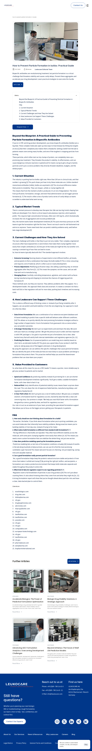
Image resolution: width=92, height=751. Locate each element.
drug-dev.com (20, 494)
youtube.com (19, 520)
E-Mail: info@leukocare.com (52, 694)
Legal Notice (8, 743)
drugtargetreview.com (23, 503)
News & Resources (35, 734)
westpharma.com (21, 545)
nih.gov (17, 500)
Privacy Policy (21, 743)
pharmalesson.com (22, 542)
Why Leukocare (52, 734)
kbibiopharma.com (22, 497)
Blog (73, 734)
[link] (78, 5)
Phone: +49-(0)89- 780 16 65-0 (53, 686)
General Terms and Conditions (40, 743)
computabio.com (21, 528)
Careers (65, 734)
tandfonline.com (21, 514)
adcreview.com (20, 505)
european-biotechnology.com (25, 531)
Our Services (19, 734)
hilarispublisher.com (22, 508)
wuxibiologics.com (21, 491)
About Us (7, 734)
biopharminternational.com (25, 548)
